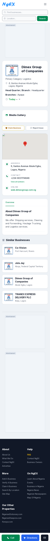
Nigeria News (33, 490)
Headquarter (38, 90)
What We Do (7, 458)
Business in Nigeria (35, 486)
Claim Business (14, 128)
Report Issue (38, 128)
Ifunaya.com (7, 522)
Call (12, 537)
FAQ (29, 455)
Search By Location (10, 490)
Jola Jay (19, 263)
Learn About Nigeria (36, 479)
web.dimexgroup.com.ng (23, 190)
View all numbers (17, 182)
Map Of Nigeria (34, 497)
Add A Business (9, 479)
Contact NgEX (8, 462)
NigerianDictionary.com (12, 514)
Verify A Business (9, 482)
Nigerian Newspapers (36, 494)
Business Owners (34, 462)
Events (30, 482)
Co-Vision (21, 247)
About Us (6, 455)
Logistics (27, 79)
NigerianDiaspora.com (11, 518)
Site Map (6, 494)
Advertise (6, 466)
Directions (32, 537)
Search (42, 18)
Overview (9, 202)
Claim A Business (9, 486)
